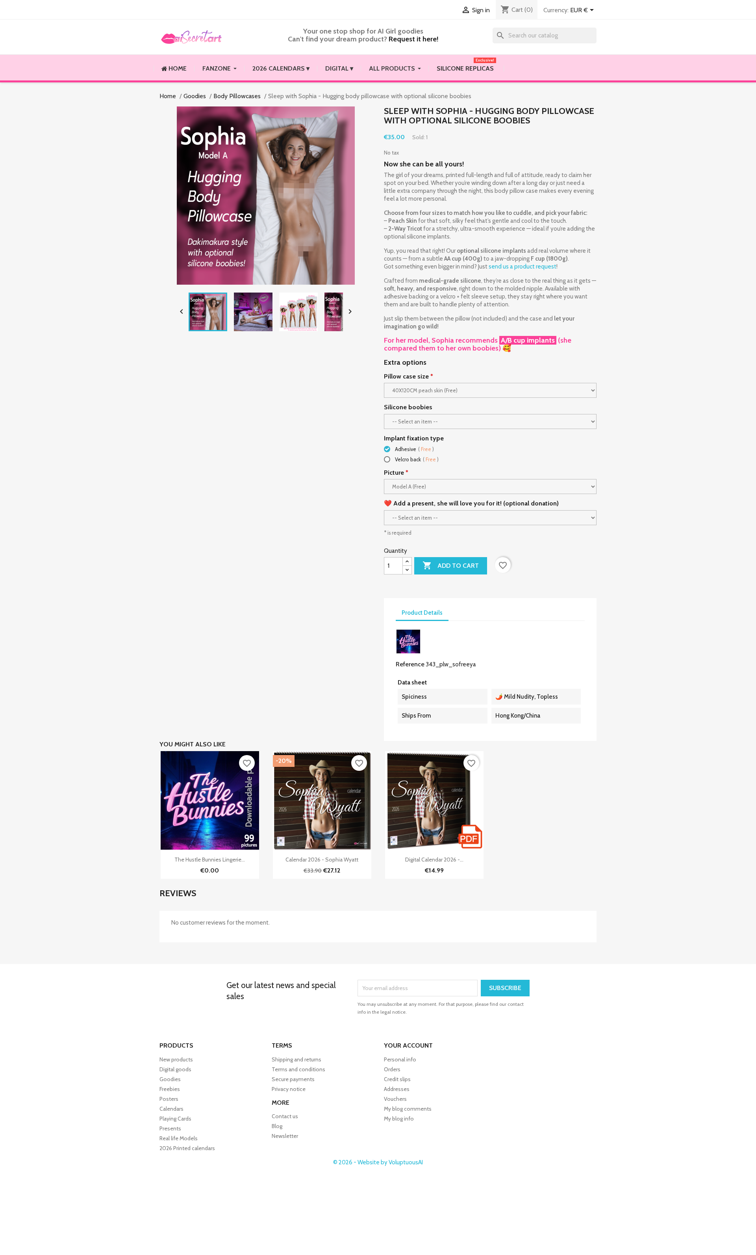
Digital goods (175, 1069)
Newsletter (285, 1135)
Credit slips (397, 1079)
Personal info (400, 1059)
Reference (410, 664)
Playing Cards (175, 1118)
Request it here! (414, 39)
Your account (408, 1045)
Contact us (285, 1116)
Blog (277, 1126)
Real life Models (178, 1138)
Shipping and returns (296, 1059)
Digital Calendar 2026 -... (434, 859)
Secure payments (293, 1079)
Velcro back (416, 459)
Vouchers (395, 1098)
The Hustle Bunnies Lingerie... (209, 859)
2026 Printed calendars (187, 1148)
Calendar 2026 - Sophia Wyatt (321, 859)
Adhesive (414, 449)
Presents (170, 1128)
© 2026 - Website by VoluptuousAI (378, 1162)
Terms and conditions (298, 1069)
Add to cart (450, 565)
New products (176, 1059)
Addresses (397, 1089)
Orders (392, 1069)
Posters (168, 1098)
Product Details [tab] (422, 612)
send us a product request (522, 266)
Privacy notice (289, 1089)
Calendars (171, 1108)
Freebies (169, 1089)
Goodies (170, 1079)
